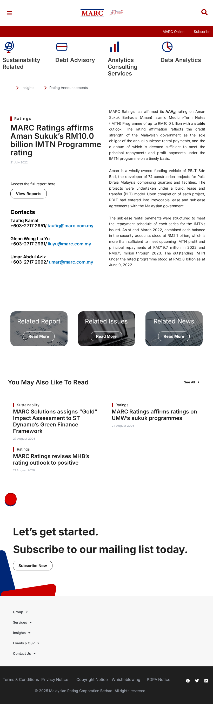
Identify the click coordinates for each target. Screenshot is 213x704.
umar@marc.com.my (71, 262)
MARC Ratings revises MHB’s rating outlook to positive (51, 459)
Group (18, 612)
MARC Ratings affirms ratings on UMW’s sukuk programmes (154, 414)
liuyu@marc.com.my (69, 243)
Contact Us (22, 653)
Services (20, 622)
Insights (19, 633)
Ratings (22, 118)
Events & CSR (24, 643)
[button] (9, 13)
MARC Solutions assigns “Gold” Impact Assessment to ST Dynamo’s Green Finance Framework (55, 421)
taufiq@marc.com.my (71, 225)
